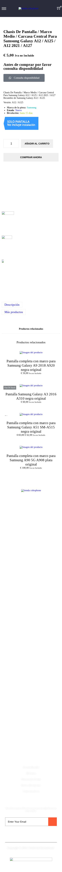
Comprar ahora (31, 157)
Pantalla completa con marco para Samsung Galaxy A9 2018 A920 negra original (31, 365)
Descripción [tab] (11, 304)
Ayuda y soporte (31, 760)
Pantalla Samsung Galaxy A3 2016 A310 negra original (31, 396)
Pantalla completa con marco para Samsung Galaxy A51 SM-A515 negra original (31, 427)
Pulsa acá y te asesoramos (31, 278)
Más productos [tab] (13, 312)
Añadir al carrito (37, 143)
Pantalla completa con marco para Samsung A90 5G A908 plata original (31, 460)
